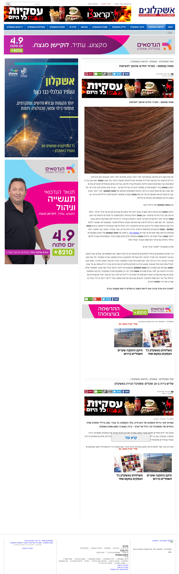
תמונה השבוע (120, 563)
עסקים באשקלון (57, 27)
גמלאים (107, 548)
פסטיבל (162, 419)
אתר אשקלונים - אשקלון (161, 61)
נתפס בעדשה (80, 559)
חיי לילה (125, 548)
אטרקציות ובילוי (114, 552)
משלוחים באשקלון (36, 27)
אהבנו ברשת (114, 561)
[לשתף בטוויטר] (116, 75)
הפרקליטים (84, 548)
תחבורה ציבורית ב (105, 563)
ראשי (170, 27)
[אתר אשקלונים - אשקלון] (162, 540)
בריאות (125, 552)
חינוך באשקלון (137, 27)
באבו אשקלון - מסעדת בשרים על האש (38, 543)
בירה (167, 419)
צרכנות (116, 548)
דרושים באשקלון (15, 27)
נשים (87, 561)
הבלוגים (125, 561)
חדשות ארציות (76, 561)
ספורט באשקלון (99, 27)
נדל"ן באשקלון (119, 27)
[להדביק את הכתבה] (97, 300)
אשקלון (156, 419)
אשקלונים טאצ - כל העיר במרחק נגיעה (38, 540)
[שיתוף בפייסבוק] (125, 75)
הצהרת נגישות (122, 565)
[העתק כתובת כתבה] (107, 75)
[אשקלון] (156, 16)
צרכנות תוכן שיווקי (99, 561)
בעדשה (84, 27)
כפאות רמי (134, 232)
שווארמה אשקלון (16, 543)
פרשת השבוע (97, 548)
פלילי (169, 32)
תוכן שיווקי (100, 552)
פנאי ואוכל (68, 559)
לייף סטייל (124, 550)
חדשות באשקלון (156, 27)
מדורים (73, 27)
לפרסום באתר (93, 4)
